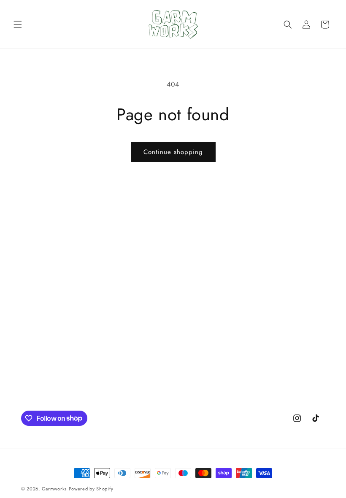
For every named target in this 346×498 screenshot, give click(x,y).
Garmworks (54, 488)
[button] (17, 24)
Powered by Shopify (91, 488)
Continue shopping (173, 152)
